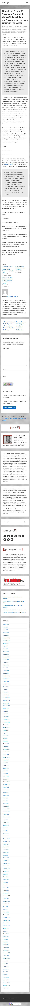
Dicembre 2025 (6, 638)
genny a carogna (18, 32)
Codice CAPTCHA (8, 391)
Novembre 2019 (6, 784)
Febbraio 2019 (6, 803)
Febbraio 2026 (6, 632)
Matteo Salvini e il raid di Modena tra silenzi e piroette (14, 610)
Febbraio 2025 (6, 651)
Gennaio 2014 (6, 947)
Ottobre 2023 (6, 681)
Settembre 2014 (6, 925)
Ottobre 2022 (6, 703)
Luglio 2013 (5, 963)
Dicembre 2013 (6, 950)
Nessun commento (16, 29)
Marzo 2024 (5, 667)
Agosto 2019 (5, 792)
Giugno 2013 (5, 966)
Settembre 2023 (6, 684)
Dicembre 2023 (6, 676)
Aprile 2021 (5, 738)
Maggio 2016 (6, 879)
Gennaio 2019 (6, 806)
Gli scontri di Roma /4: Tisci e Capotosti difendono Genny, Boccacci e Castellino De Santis (8, 269)
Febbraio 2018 (6, 833)
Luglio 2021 (5, 733)
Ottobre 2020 (6, 754)
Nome (4, 369)
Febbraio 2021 (6, 743)
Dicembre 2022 (6, 697)
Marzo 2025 (5, 648)
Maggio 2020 (6, 768)
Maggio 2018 (6, 825)
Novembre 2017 (6, 841)
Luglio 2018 (5, 819)
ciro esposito (20, 31)
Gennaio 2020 (6, 779)
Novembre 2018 (6, 811)
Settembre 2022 (6, 705)
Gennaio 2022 (6, 716)
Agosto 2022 (5, 708)
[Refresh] (13, 383)
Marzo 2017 (5, 855)
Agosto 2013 (5, 961)
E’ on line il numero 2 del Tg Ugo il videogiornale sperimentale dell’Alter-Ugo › (21, 326)
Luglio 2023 (5, 689)
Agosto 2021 (5, 730)
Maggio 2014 (6, 936)
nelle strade (5, 29)
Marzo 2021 (5, 741)
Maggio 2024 (6, 665)
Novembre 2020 (6, 752)
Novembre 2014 (6, 920)
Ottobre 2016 (6, 866)
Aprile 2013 (5, 971)
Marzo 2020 (5, 773)
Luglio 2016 (5, 874)
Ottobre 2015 (6, 898)
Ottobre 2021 (6, 724)
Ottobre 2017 (6, 844)
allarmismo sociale (8, 164)
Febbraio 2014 (6, 944)
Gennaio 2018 (6, 836)
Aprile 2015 (5, 906)
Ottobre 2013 (6, 955)
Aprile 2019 (5, 798)
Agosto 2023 (5, 686)
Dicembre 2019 (6, 781)
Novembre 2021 (6, 722)
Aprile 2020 (5, 771)
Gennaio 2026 (6, 635)
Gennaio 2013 (6, 980)
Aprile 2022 (5, 714)
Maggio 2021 (6, 735)
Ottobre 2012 (6, 988)
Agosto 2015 (5, 904)
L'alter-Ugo (5, 3)
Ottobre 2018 (6, 814)
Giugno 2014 (5, 933)
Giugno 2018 (5, 822)
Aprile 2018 (5, 828)
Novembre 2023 (6, 678)
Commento (6, 348)
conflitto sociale (17, 27)
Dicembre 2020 (6, 749)
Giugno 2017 (5, 849)
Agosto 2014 (5, 928)
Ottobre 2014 (6, 923)
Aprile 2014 (5, 939)
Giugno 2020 (5, 765)
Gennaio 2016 (6, 890)
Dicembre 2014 (6, 917)
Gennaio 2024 (6, 673)
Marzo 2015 (5, 909)
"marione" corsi (8, 31)
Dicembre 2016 (6, 860)
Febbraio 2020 (6, 776)
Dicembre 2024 (6, 657)
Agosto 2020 (5, 760)
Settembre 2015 (6, 901)
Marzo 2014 (5, 942)
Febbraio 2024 (6, 670)
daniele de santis (9, 32)
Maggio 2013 (6, 969)
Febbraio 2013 (6, 977)
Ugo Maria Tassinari (12, 296)
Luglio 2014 (5, 931)
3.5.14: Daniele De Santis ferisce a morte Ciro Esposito (20, 268)
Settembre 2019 (6, 790)
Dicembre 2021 (6, 719)
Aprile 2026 (5, 627)
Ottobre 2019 (6, 787)
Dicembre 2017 (6, 838)
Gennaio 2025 (6, 654)
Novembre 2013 (6, 952)
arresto (14, 31)
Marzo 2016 (5, 885)
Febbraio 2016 (6, 887)
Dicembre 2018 (6, 809)
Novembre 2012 (6, 985)
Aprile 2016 (5, 882)
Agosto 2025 (5, 643)
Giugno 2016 (5, 876)
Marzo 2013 (5, 974)
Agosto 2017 (5, 847)
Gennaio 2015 (6, 914)
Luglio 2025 (5, 646)
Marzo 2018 (5, 830)
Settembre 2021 (6, 727)
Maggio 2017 (6, 852)
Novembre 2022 (6, 700)
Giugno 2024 (5, 662)
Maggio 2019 (6, 795)
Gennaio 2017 (6, 857)
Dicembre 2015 (6, 893)
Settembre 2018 (6, 817)
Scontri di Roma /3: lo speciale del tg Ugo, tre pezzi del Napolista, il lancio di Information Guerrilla (7, 280)
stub (24, 32)
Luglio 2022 (5, 711)
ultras (4, 34)
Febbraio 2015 (6, 912)
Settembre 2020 (6, 757)
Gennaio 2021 (6, 746)
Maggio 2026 (6, 624)
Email (4, 376)
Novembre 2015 (6, 895)
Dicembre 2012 (6, 982)
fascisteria (25, 27)
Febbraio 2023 (6, 692)
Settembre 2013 (6, 958)
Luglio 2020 (5, 762)
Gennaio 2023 (6, 694)
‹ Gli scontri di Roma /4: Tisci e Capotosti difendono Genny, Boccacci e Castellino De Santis (9, 326)
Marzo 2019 (5, 800)
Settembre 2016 (6, 868)
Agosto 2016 (5, 871)
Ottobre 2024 (6, 659)
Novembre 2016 (6, 863)
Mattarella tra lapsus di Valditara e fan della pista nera (14, 612)
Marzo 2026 (5, 629)
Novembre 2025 (6, 640)
